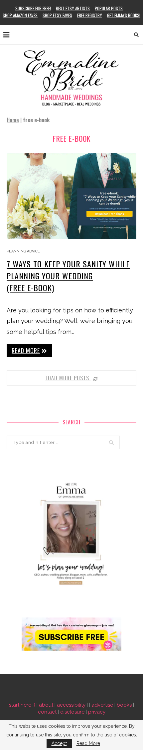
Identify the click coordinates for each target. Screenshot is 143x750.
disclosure (72, 712)
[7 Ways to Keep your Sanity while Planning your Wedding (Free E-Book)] (71, 196)
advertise (102, 705)
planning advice (23, 251)
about (46, 705)
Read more (26, 350)
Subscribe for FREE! (33, 8)
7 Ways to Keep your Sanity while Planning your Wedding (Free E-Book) (68, 276)
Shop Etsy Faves (57, 15)
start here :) (22, 705)
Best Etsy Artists (73, 8)
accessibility (71, 705)
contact (47, 712)
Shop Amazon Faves (20, 15)
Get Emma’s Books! (123, 15)
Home (13, 120)
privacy (96, 712)
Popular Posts (109, 8)
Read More (88, 743)
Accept (59, 743)
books (124, 705)
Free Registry (89, 15)
